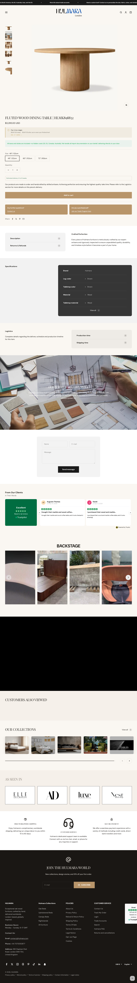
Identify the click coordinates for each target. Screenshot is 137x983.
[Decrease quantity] (8, 170)
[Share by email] (23, 219)
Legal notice (75, 975)
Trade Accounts (100, 921)
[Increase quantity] (17, 170)
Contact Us (98, 909)
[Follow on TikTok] (33, 964)
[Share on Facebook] (12, 219)
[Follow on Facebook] (6, 964)
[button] (128, 577)
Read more (60, 519)
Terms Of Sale (71, 925)
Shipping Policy (72, 921)
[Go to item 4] (8, 54)
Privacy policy (10, 975)
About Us (69, 909)
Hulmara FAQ (99, 929)
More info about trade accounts (36, 2)
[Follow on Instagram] (17, 964)
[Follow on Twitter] (12, 964)
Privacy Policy (71, 913)
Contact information (62, 975)
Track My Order (100, 913)
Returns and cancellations (104, 933)
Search (97, 925)
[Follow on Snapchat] (44, 964)
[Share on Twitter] (16, 219)
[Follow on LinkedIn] (39, 964)
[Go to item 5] (8, 63)
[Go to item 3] (8, 45)
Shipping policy (47, 975)
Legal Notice (71, 933)
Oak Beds (42, 909)
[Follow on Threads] (23, 964)
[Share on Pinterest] (20, 219)
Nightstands (43, 921)
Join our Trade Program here (81, 211)
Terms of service (34, 975)
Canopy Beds (44, 917)
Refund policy (21, 975)
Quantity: (8, 165)
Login (96, 917)
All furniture (43, 925)
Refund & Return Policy (75, 917)
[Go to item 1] (8, 28)
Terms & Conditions (73, 929)
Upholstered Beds (46, 913)
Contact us (11, 211)
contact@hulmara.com (19, 938)
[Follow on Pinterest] (28, 964)
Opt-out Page (71, 937)
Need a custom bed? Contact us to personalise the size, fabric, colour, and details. (88, 2)
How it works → (16, 135)
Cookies (69, 941)
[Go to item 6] (8, 71)
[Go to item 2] (8, 37)
